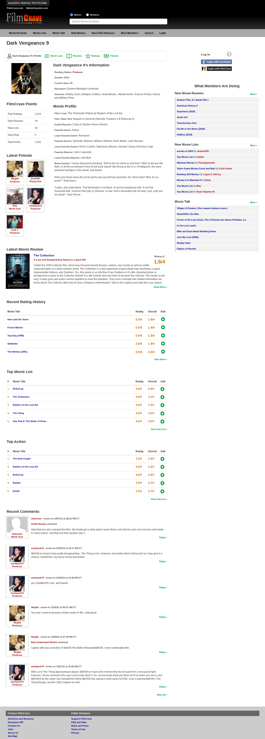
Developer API (15, 722)
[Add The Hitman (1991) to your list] (163, 352)
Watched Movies (186, 162)
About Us (13, 733)
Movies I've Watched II (189, 180)
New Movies (78, 33)
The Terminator (21, 397)
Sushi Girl (182, 117)
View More (159, 359)
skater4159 (203, 151)
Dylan (208, 180)
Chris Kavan (225, 168)
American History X (187, 105)
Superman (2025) (186, 111)
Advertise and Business (21, 718)
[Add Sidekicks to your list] (163, 344)
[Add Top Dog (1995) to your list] (163, 335)
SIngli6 (15, 178)
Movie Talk (59, 33)
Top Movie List (185, 157)
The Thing (18, 413)
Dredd (16, 491)
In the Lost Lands (186, 225)
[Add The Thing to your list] (162, 413)
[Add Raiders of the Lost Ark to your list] (162, 405)
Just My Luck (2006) (188, 237)
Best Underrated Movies (44, 642)
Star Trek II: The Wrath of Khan (29, 421)
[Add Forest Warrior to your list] (163, 327)
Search (149, 33)
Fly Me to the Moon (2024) (191, 129)
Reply (162, 537)
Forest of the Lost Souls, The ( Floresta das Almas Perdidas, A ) (211, 220)
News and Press (80, 726)
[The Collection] (18, 255)
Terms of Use (78, 729)
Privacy (75, 733)
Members (94, 15)
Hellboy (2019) (184, 134)
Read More (159, 287)
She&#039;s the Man (188, 214)
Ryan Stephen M (205, 191)
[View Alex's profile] (15, 189)
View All (161, 695)
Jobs (10, 729)
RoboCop (18, 388)
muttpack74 (35, 205)
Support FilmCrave (81, 718)
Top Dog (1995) (15, 335)
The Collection (44, 255)
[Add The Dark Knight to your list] (162, 459)
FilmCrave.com (15, 8)
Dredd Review (38, 524)
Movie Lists (39, 33)
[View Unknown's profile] (17, 518)
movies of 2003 (185, 151)
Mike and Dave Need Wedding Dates (196, 231)
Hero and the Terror (18, 319)
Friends (114, 56)
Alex (14, 205)
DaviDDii (35, 178)
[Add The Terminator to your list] (162, 397)
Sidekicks (12, 343)
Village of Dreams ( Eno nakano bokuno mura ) (202, 208)
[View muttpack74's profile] (36, 189)
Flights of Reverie (186, 249)
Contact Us (14, 726)
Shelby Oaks (183, 243)
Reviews (77, 56)
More (252, 94)
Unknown (17, 534)
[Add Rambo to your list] (162, 483)
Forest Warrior (15, 327)
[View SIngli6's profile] (15, 162)
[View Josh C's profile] (15, 216)
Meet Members (130, 33)
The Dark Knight (22, 458)
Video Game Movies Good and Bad (196, 168)
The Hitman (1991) (17, 351)
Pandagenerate (207, 162)
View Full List (158, 429)
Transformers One (186, 123)
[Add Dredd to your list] (162, 491)
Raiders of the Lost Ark (25, 405)
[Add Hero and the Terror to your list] (163, 319)
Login (162, 33)
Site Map (12, 736)
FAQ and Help (78, 722)
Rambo (17, 483)
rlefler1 (200, 157)
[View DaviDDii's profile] (36, 162)
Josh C (15, 230)
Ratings (96, 56)
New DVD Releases (103, 33)
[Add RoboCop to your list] (162, 389)
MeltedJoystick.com (37, 8)
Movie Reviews (18, 33)
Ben (199, 186)
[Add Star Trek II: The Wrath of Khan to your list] (162, 421)
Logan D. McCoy (212, 174)
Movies (77, 15)
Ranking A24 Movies (188, 174)
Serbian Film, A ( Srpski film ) (192, 100)
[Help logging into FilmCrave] (229, 55)
